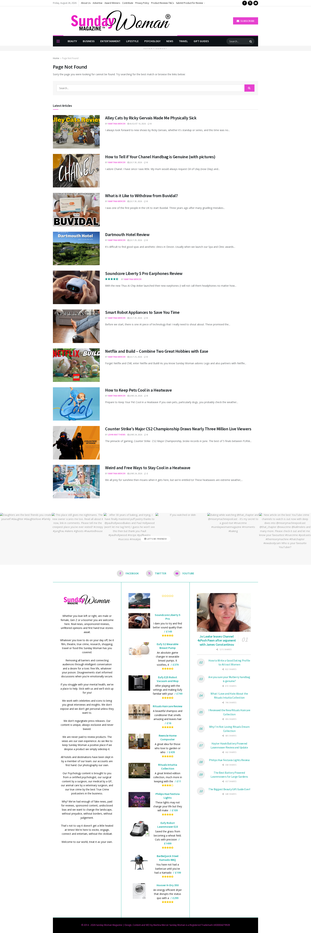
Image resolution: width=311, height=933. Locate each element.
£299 (175, 898)
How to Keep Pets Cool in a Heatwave (138, 390)
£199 (178, 872)
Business (88, 41)
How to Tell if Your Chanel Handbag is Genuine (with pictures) (160, 157)
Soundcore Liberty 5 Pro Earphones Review (143, 273)
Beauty (72, 41)
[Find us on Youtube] (255, 3)
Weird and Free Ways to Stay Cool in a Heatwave (147, 467)
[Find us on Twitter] (250, 3)
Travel (183, 41)
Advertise (97, 3)
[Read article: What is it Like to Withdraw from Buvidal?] (76, 209)
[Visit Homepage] (115, 21)
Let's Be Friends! (156, 539)
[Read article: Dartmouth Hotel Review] (76, 248)
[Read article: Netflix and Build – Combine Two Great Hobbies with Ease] (76, 365)
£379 (176, 664)
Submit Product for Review (189, 3)
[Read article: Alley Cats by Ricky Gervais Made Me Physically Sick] (76, 132)
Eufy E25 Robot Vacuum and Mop (168, 679)
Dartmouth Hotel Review (127, 234)
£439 (172, 752)
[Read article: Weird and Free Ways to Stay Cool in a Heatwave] (76, 481)
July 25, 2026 (135, 356)
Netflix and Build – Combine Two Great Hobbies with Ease (156, 351)
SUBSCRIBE (247, 21)
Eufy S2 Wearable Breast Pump (167, 646)
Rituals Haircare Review (167, 706)
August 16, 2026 (137, 123)
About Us (86, 3)
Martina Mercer (116, 123)
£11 (179, 781)
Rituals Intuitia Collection (167, 766)
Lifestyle (132, 41)
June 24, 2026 (135, 395)
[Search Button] (251, 41)
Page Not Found (70, 58)
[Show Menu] (58, 41)
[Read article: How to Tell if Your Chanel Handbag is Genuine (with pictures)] (76, 170)
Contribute (127, 3)
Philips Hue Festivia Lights (168, 795)
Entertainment (110, 41)
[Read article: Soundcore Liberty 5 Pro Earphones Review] (76, 287)
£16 (169, 723)
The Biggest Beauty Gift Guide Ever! (229, 789)
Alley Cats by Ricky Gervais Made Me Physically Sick (151, 118)
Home (56, 58)
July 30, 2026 (135, 162)
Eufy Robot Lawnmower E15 (167, 824)
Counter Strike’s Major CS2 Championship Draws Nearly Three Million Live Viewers (178, 429)
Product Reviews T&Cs (162, 3)
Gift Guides (201, 41)
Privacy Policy (142, 3)
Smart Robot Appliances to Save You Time (142, 312)
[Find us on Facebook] (244, 3)
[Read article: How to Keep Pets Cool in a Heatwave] (76, 404)
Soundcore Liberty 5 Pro (167, 616)
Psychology (152, 41)
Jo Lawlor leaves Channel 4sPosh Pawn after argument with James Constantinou (216, 640)
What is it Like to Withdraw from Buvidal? (141, 195)
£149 (169, 631)
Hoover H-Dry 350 (168, 885)
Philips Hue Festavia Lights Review (229, 760)
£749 (179, 693)
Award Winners (112, 3)
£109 (175, 810)
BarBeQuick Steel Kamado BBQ (167, 858)
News (169, 41)
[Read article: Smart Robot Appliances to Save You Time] (76, 326)
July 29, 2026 (135, 240)
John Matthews (116, 434)
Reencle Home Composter (168, 737)
